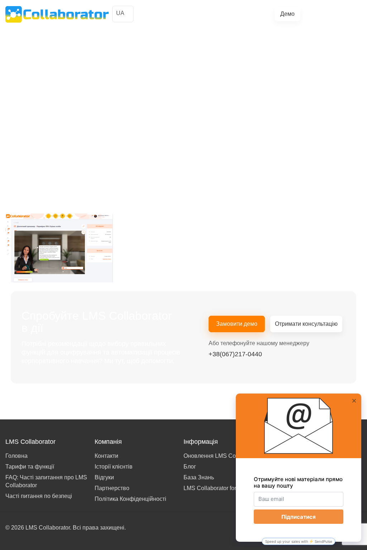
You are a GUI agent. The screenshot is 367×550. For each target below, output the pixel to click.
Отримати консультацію (306, 324)
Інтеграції (258, 11)
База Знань (199, 477)
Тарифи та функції (224, 11)
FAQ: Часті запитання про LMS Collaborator (46, 481)
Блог (151, 16)
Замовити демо (236, 324)
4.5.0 (263, 16)
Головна (16, 456)
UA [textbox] (120, 13)
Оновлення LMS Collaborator (222, 456)
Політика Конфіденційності (130, 499)
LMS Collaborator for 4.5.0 (217, 488)
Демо (287, 14)
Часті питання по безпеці (38, 496)
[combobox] (123, 14)
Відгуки (104, 477)
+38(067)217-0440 (335, 14)
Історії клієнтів (162, 11)
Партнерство (112, 488)
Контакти (106, 456)
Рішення (190, 11)
